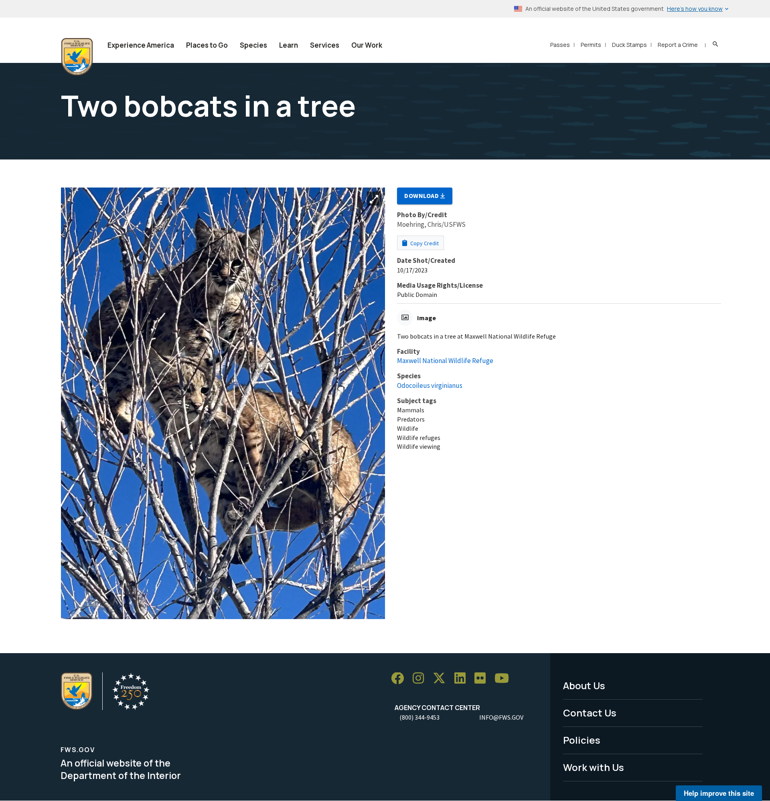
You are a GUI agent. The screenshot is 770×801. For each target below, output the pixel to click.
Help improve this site (719, 793)
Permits (591, 44)
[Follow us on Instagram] (421, 678)
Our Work (366, 45)
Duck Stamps (629, 44)
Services (324, 45)
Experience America (140, 45)
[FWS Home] (77, 57)
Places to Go (207, 45)
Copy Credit (424, 243)
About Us (584, 685)
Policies (581, 740)
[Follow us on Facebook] (400, 678)
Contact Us (589, 712)
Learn (288, 45)
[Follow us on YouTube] (504, 678)
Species (253, 45)
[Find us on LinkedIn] (462, 678)
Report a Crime (678, 44)
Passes (560, 44)
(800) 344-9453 (419, 717)
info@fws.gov (501, 717)
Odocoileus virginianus (429, 385)
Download (422, 196)
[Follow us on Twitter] (442, 678)
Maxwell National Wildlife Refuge (445, 360)
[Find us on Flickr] (482, 678)
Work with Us (593, 767)
